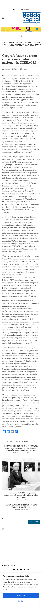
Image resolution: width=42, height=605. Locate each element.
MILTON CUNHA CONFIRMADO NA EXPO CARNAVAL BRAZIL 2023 (21, 506)
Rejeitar (21, 601)
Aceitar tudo (21, 595)
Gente (24, 69)
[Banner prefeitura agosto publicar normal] (21, 29)
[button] (10, 18)
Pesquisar (5, 519)
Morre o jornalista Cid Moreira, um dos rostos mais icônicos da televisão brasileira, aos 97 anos (21, 495)
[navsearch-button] (21, 36)
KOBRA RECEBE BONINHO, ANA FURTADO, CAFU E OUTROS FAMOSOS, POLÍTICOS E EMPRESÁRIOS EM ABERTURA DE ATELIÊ (21, 448)
